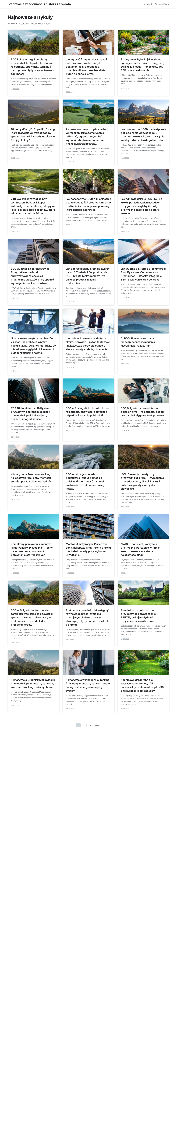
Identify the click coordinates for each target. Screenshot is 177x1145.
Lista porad (146, 4)
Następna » (94, 725)
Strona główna (162, 4)
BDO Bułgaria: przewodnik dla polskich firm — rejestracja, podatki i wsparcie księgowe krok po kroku (143, 412)
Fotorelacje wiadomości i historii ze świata (39, 4)
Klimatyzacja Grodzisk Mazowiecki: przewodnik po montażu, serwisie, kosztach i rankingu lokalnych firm (33, 683)
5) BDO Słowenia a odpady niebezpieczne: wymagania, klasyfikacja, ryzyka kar (138, 342)
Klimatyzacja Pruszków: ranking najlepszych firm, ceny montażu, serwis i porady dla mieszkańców (31, 478)
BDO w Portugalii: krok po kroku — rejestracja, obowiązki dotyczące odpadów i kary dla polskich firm (87, 412)
